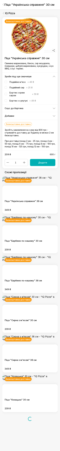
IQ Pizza (10, 13)
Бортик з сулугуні (22, 100)
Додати (42, 162)
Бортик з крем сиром (23, 94)
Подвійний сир (20, 87)
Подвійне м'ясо (21, 82)
